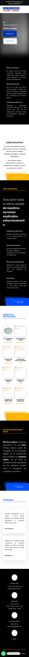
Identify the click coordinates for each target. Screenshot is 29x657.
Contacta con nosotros (18, 487)
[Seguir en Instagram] (15, 642)
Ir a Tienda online (19, 417)
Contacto (10, 41)
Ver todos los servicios (18, 302)
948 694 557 (17, 3)
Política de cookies (15, 649)
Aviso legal (6, 649)
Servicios (10, 33)
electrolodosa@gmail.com (16, 1)
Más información (17, 177)
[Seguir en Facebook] (12, 642)
